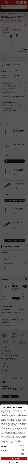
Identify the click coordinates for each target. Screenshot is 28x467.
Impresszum (9, 442)
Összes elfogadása (14, 458)
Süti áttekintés (14, 442)
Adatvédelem (3, 442)
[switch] (22, 450)
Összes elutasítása (14, 463)
